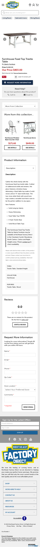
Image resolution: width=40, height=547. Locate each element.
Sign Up (20, 433)
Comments (9, 395)
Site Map (18, 526)
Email (6, 360)
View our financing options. (20, 73)
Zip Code (8, 377)
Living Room (7, 18)
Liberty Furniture (9, 64)
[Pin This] (4, 77)
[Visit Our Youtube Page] (30, 439)
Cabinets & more (21, 18)
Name (7, 351)
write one (24, 320)
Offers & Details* (28, 526)
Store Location (10, 386)
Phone (7, 369)
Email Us (29, 95)
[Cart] (37, 5)
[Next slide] (33, 130)
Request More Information (19, 83)
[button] (3, 5)
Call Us (12, 95)
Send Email (28, 407)
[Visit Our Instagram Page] (26, 439)
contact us (26, 242)
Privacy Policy (11, 526)
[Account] (33, 5)
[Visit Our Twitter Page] (20, 439)
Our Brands (5, 531)
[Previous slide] (7, 130)
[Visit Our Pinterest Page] (15, 439)
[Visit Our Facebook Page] (10, 439)
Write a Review (20, 325)
